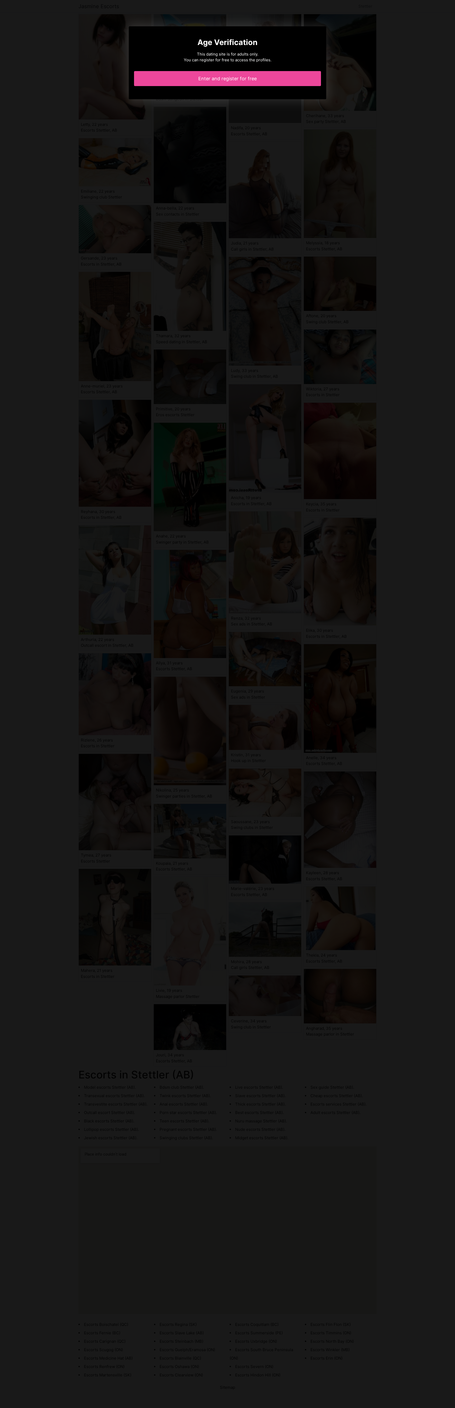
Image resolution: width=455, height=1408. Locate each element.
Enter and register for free (227, 78)
